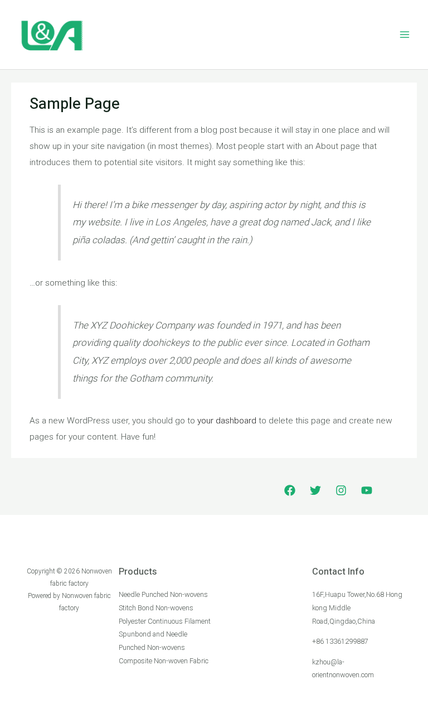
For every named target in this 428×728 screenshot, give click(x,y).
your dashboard (226, 421)
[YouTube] (366, 490)
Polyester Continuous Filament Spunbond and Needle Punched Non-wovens (165, 634)
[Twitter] (315, 490)
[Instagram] (341, 490)
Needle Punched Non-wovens (163, 594)
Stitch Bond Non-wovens (156, 608)
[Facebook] (289, 490)
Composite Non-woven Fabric (163, 661)
